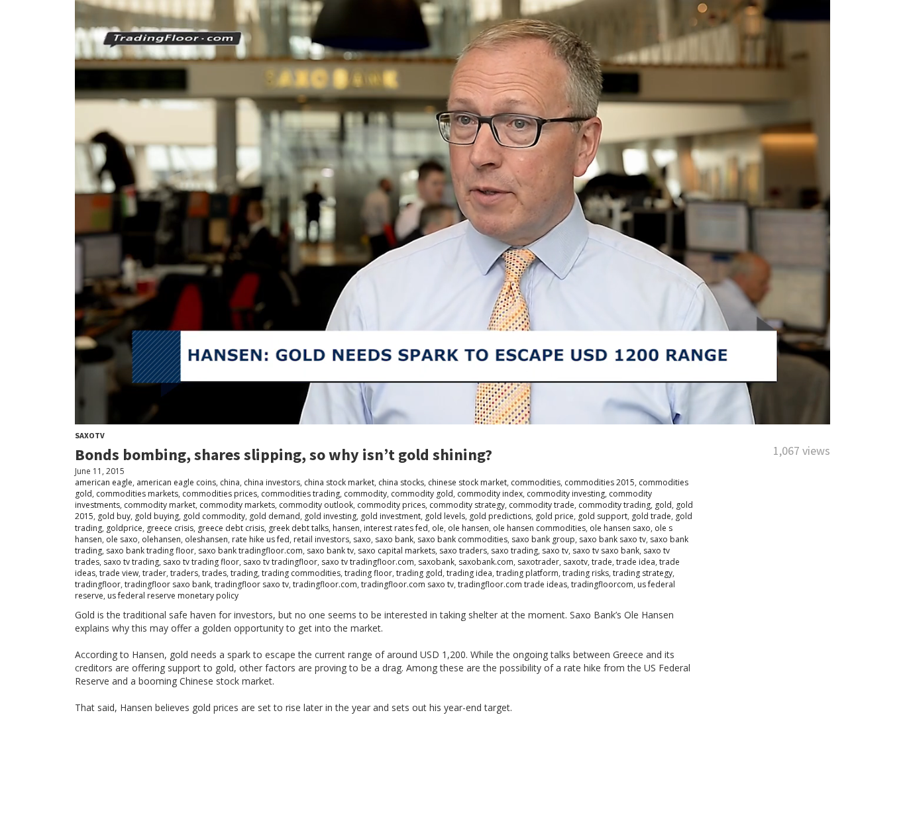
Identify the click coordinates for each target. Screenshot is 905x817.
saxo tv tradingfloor (280, 561)
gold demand (274, 516)
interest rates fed (396, 528)
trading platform (527, 573)
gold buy (114, 516)
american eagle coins (176, 482)
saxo (362, 539)
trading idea (469, 573)
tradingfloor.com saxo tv (407, 584)
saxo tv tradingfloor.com (367, 561)
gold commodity (214, 516)
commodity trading (614, 504)
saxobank (436, 561)
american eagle (104, 482)
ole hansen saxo (620, 528)
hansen (346, 528)
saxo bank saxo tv (612, 539)
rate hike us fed (261, 539)
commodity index (490, 493)
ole (438, 528)
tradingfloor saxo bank (168, 584)
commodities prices (219, 493)
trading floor (368, 573)
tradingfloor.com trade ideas (512, 584)
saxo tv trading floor (201, 561)
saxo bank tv (330, 550)
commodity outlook (316, 504)
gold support (602, 516)
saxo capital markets (396, 550)
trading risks (585, 573)
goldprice (124, 528)
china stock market (339, 482)
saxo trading (514, 550)
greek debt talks (298, 528)
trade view (118, 573)
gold (663, 504)
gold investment (390, 516)
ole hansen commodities (539, 528)
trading (244, 573)
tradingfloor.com (325, 584)
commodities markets (137, 493)
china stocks (401, 482)
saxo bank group (543, 539)
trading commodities (301, 573)
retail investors (321, 539)
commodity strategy (467, 504)
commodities (535, 482)
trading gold (419, 573)
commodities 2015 (599, 482)
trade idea (635, 561)
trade (602, 561)
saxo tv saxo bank (605, 550)
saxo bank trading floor (150, 550)
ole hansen (468, 528)
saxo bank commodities (462, 539)
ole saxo (122, 539)
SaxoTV (90, 435)
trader (154, 573)
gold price (554, 516)
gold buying (156, 516)
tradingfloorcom (602, 584)
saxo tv (555, 550)
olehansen (161, 539)
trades (214, 573)
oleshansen (206, 539)
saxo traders (463, 550)
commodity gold (422, 493)
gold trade (651, 516)
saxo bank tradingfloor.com (250, 550)
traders (184, 573)
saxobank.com (485, 561)
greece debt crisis (230, 528)
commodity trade (541, 504)
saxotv (575, 561)
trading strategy (642, 573)
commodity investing (566, 493)
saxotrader (538, 561)
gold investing (330, 516)
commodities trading (300, 493)
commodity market (159, 504)
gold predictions (500, 516)
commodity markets (237, 504)
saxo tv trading (131, 561)
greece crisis (169, 528)
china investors (272, 482)
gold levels (445, 516)
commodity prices (391, 504)
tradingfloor (98, 584)
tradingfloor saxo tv (252, 584)
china (230, 482)
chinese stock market (467, 482)
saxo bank (394, 539)
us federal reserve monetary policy (173, 595)
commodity (365, 493)
